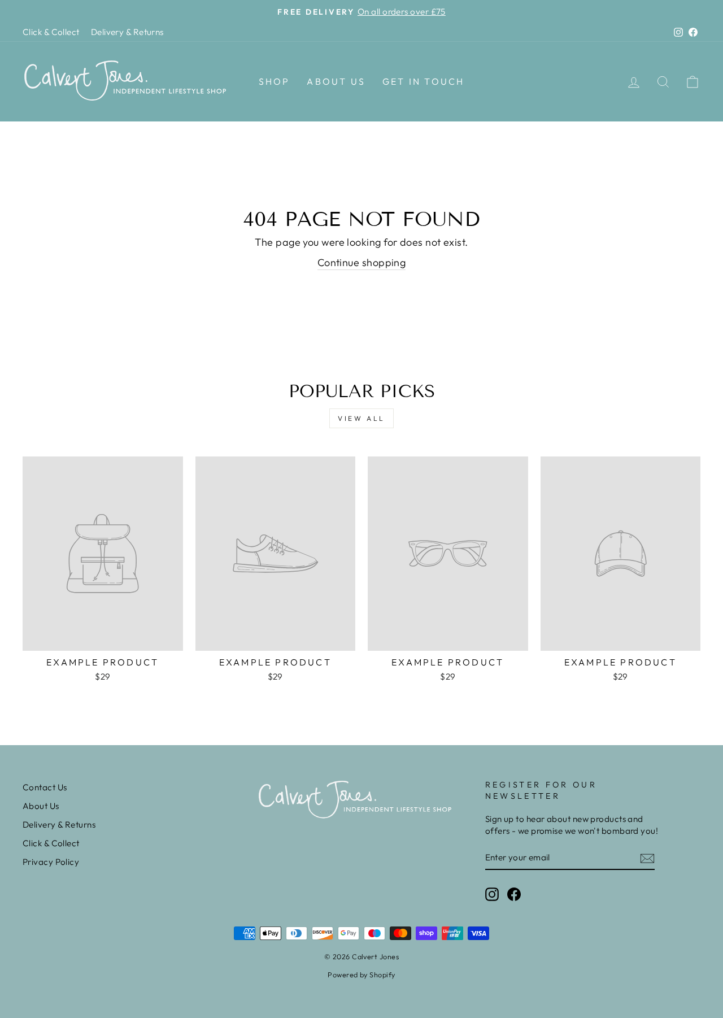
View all (361, 418)
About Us (336, 81)
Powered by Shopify (361, 974)
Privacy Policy (51, 861)
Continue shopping (361, 262)
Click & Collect (51, 32)
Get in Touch (423, 81)
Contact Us (45, 787)
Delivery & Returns (127, 32)
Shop (274, 81)
